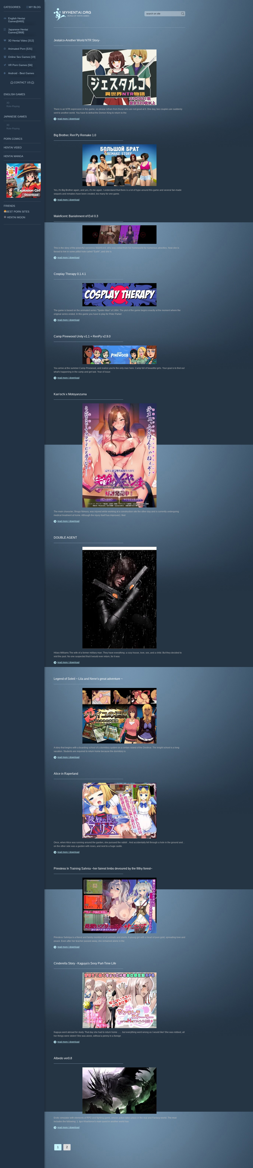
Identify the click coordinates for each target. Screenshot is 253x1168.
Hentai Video (13, 147)
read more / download (68, 118)
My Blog (35, 7)
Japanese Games (15, 116)
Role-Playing (13, 106)
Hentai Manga (13, 156)
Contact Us (22, 82)
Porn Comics (13, 138)
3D (7, 103)
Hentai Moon (16, 217)
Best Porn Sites (17, 211)
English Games (14, 94)
